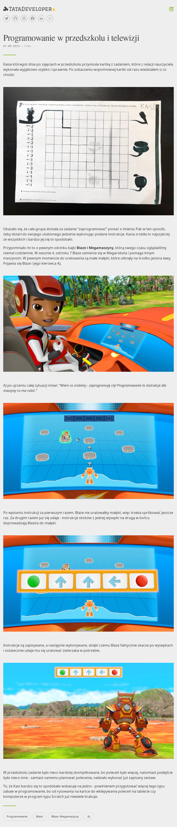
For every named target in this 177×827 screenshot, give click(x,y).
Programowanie (17, 816)
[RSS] (49, 18)
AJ (88, 816)
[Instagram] (24, 18)
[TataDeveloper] (29, 9)
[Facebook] (32, 18)
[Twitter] (6, 18)
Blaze (39, 816)
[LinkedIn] (41, 18)
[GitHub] (15, 18)
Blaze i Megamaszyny (65, 816)
